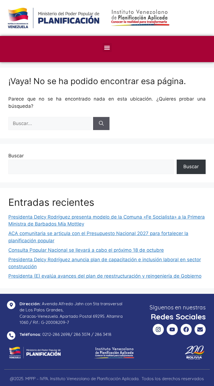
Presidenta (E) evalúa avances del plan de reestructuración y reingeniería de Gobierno (104, 276)
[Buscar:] (50, 123)
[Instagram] (158, 329)
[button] (107, 47)
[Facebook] (186, 329)
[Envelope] (200, 329)
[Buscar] (101, 123)
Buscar (16, 155)
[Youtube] (172, 329)
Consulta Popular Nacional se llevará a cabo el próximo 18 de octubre (86, 250)
